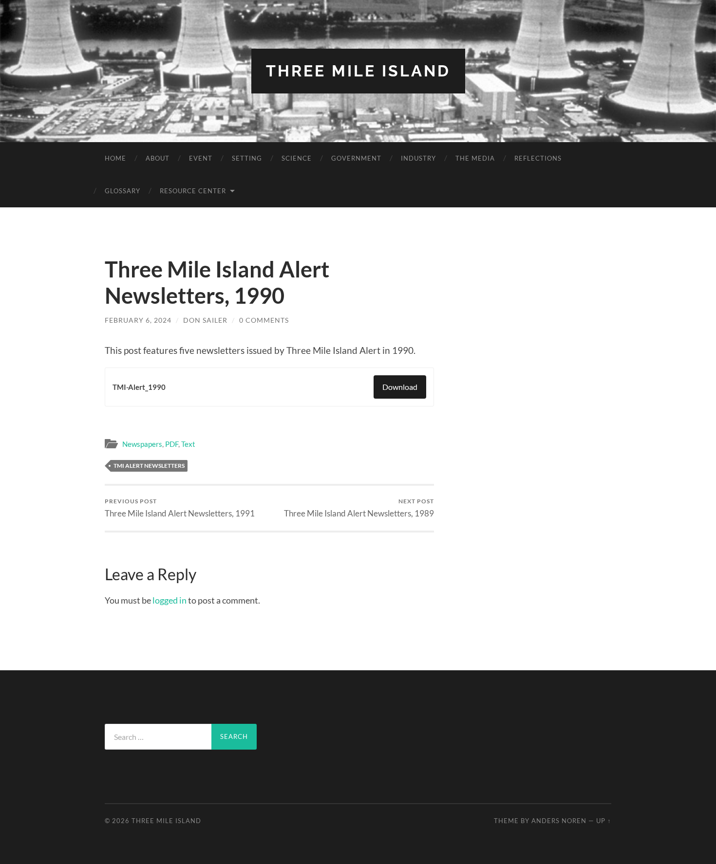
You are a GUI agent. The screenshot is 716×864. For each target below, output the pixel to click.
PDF (171, 444)
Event (200, 158)
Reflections (538, 158)
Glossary (122, 191)
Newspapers (142, 444)
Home (115, 158)
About (158, 158)
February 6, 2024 (138, 320)
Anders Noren (558, 821)
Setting (247, 158)
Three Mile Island (358, 71)
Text (188, 444)
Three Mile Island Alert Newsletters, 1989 (359, 507)
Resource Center (193, 191)
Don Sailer (205, 320)
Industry (418, 158)
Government (356, 158)
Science (297, 158)
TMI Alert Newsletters (149, 465)
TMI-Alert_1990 (139, 387)
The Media (475, 158)
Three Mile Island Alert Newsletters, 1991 (180, 507)
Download (399, 386)
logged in (169, 600)
